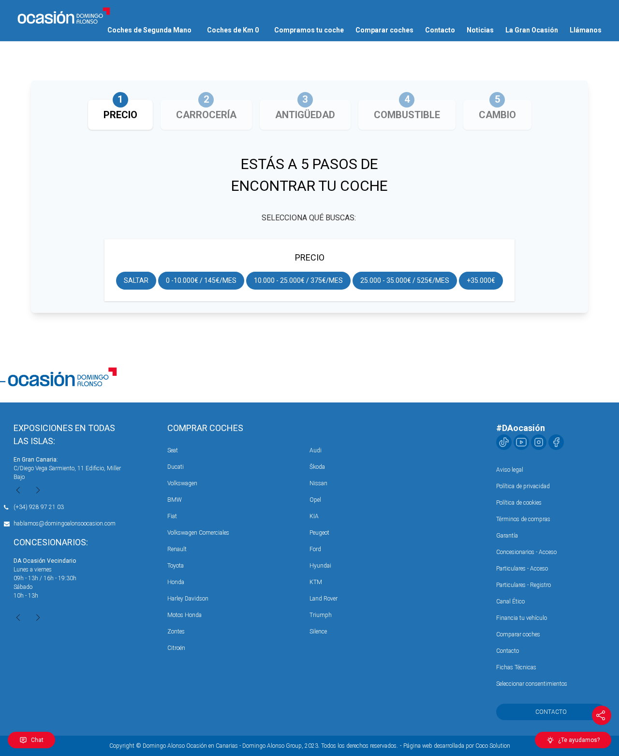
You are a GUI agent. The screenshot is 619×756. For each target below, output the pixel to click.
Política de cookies (519, 502)
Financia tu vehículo (521, 618)
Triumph (321, 615)
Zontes (176, 631)
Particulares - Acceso (522, 568)
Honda (175, 582)
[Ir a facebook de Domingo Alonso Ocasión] (556, 442)
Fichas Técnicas (516, 667)
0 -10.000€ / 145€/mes (201, 280)
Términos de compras (523, 519)
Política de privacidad (523, 486)
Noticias (480, 30)
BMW (174, 499)
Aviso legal (509, 469)
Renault (177, 549)
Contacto (440, 30)
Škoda (317, 466)
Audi (316, 450)
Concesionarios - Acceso (526, 552)
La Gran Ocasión (531, 30)
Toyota (175, 565)
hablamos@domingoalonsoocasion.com (65, 523)
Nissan (318, 483)
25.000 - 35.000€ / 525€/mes (404, 280)
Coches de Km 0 (233, 30)
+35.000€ (481, 280)
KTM (316, 582)
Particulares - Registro (523, 585)
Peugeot (319, 532)
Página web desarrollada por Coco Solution (456, 745)
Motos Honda (184, 615)
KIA (314, 516)
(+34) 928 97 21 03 (39, 507)
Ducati (175, 466)
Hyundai (320, 565)
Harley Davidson (187, 598)
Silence (318, 631)
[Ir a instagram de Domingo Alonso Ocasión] (538, 442)
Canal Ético (510, 601)
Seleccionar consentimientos (531, 683)
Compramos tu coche (309, 30)
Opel (315, 499)
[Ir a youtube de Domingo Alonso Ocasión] (521, 442)
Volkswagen (182, 483)
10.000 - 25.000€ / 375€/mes (298, 280)
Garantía (507, 535)
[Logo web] (63, 15)
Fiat (172, 516)
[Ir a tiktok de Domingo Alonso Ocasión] (504, 442)
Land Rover (324, 598)
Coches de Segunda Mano (149, 30)
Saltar (136, 280)
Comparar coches (384, 30)
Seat (172, 450)
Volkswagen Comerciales (198, 532)
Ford (315, 549)
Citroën (176, 648)
